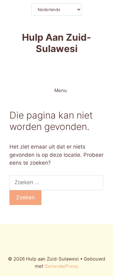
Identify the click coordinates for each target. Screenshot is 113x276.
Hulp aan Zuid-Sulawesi (56, 43)
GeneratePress (61, 266)
